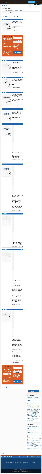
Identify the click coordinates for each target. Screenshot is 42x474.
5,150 (9, 67)
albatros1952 (29, 414)
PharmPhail (6, 113)
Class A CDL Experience (17, 40)
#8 (21, 213)
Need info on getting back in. (35, 418)
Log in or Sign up (37, 4)
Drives (32, 420)
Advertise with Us (25, 462)
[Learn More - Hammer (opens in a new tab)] (21, 2)
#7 (21, 164)
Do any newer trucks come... (35, 415)
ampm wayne (6, 96)
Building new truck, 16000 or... (34, 410)
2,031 (9, 26)
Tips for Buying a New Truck (34, 397)
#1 (21, 19)
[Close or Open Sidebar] (37, 10)
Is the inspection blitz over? (35, 426)
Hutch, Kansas (8, 29)
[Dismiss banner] (36, 2)
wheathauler (18, 14)
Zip (13, 36)
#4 (21, 92)
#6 (21, 124)
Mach (30, 411)
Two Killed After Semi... (34, 437)
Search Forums (4, 8)
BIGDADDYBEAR (14, 87)
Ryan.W (31, 398)
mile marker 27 (29, 442)
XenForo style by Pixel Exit (21, 470)
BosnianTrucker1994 (30, 404)
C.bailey (31, 406)
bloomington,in (8, 102)
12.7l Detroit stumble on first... (33, 428)
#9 (21, 249)
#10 (21, 309)
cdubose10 (33, 416)
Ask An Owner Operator (9, 14)
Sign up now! (33, 391)
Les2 (6, 64)
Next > (20, 16)
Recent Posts (9, 8)
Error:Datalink (32, 443)
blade (13, 30)
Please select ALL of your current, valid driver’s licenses (16, 46)
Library (19, 462)
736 (17, 16)
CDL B (19, 48)
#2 (21, 60)
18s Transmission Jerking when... (37, 408)
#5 (21, 109)
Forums (3, 5)
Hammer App (32, 462)
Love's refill (32, 430)
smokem (32, 419)
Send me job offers (17, 52)
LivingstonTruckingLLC (30, 409)
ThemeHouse (27, 472)
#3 (21, 77)
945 (9, 99)
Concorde (32, 427)
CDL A (14, 48)
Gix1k (30, 444)
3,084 (9, 116)
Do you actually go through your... (35, 405)
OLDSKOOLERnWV (29, 447)
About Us (7, 462)
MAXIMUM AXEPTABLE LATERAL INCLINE (35, 413)
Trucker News (13, 462)
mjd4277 (32, 435)
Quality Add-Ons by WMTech (21, 471)
